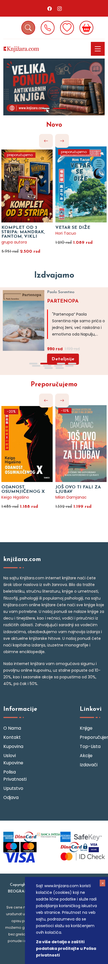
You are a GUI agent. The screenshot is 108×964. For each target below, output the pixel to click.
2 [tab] (59, 108)
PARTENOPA (63, 301)
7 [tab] (58, 366)
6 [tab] (47, 366)
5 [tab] (36, 366)
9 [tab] (48, 368)
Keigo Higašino (15, 497)
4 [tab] (72, 363)
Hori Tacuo (65, 233)
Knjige (86, 728)
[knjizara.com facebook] (49, 8)
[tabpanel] (54, 87)
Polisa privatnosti (15, 775)
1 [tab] (46, 108)
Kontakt (12, 737)
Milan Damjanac (71, 497)
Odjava (11, 797)
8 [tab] (69, 366)
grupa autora (14, 242)
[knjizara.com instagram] (59, 8)
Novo (54, 125)
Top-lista (90, 746)
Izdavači (88, 765)
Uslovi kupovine (13, 759)
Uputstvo (13, 788)
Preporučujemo (54, 385)
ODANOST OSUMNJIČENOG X (23, 489)
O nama (12, 728)
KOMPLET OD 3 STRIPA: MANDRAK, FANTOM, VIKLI (23, 232)
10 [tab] (59, 368)
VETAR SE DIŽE (72, 227)
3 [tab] (61, 363)
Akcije (86, 755)
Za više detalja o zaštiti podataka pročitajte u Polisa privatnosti (66, 948)
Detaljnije (63, 359)
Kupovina (13, 746)
